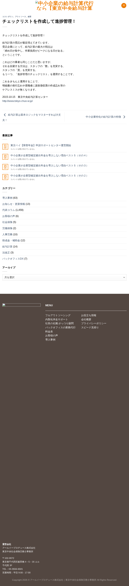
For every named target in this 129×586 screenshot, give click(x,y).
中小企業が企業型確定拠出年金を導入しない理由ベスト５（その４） (50, 155)
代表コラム (8, 210)
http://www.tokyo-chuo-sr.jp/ (17, 101)
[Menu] (123, 5)
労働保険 (7, 228)
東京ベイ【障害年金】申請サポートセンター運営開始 (41, 145)
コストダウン (7, 17)
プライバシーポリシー (93, 323)
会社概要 (86, 319)
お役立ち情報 (88, 315)
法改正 (6, 252)
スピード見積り (90, 327)
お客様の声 (8, 216)
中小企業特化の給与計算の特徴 (104, 116)
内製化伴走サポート (56, 319)
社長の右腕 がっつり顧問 (59, 323)
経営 (29, 17)
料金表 (49, 331)
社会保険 (7, 222)
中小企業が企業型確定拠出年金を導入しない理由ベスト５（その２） (50, 175)
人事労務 (7, 234)
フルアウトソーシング (57, 315)
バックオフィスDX (13, 258)
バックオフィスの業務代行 (60, 327)
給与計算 (7, 246)
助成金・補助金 (11, 240)
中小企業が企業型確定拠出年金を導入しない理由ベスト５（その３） (50, 165)
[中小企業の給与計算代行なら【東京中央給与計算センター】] (64, 5)
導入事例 (7, 197)
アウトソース (20, 17)
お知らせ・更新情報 (13, 204)
